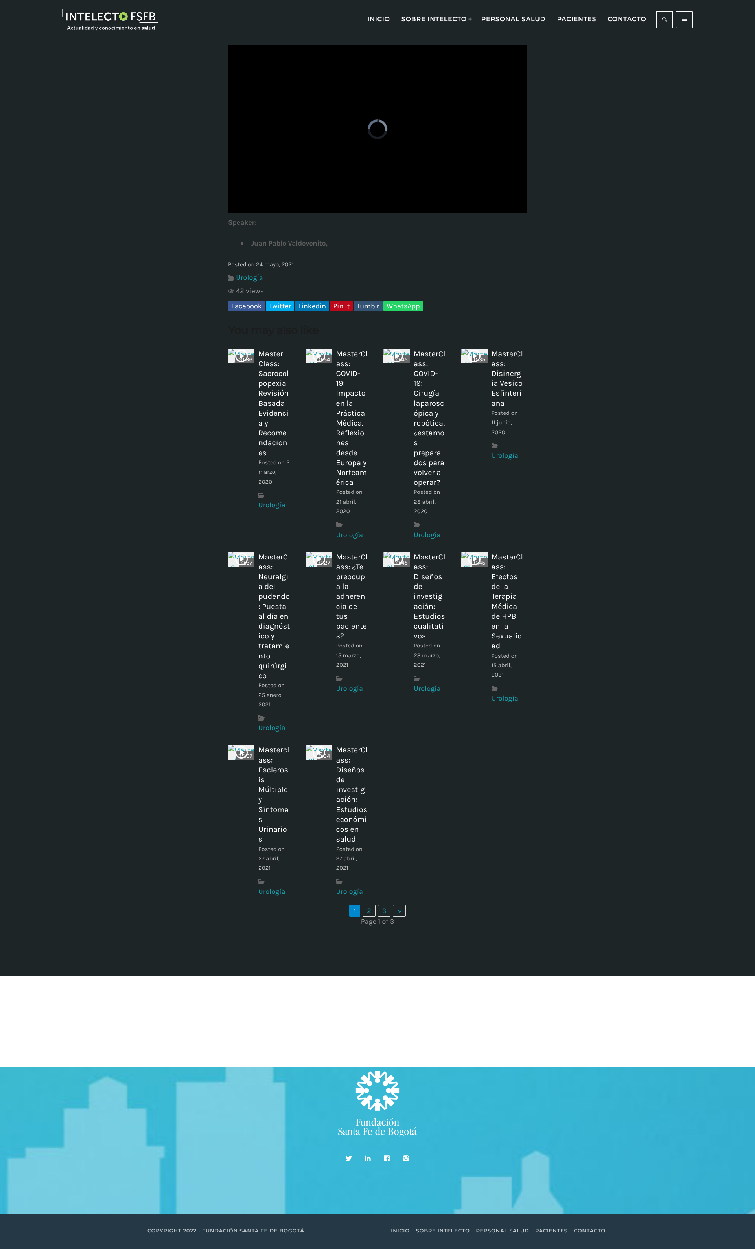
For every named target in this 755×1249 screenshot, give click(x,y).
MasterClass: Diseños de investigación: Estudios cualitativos (429, 596)
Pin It (341, 306)
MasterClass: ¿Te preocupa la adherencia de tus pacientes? (352, 596)
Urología (249, 277)
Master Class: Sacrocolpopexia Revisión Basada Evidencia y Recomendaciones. (273, 403)
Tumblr (368, 306)
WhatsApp (403, 306)
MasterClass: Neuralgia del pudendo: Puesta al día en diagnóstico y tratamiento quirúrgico (274, 616)
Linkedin (312, 306)
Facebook (246, 306)
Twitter (280, 306)
